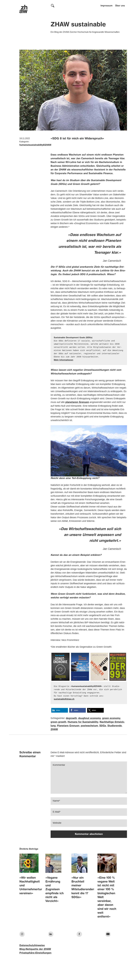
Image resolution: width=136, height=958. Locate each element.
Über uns (120, 6)
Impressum (106, 6)
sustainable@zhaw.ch (64, 699)
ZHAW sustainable (78, 25)
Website (57, 823)
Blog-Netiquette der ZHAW (35, 949)
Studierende (114, 726)
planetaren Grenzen (77, 402)
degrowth (71, 718)
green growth (58, 722)
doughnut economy (89, 718)
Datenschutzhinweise (32, 945)
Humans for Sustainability (83, 722)
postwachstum (89, 726)
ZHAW (54, 729)
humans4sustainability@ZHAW (35, 145)
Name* (56, 800)
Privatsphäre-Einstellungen (35, 953)
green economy (111, 718)
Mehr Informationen (63, 360)
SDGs (102, 726)
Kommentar (59, 765)
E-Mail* (56, 811)
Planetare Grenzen (68, 726)
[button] (59, 710)
